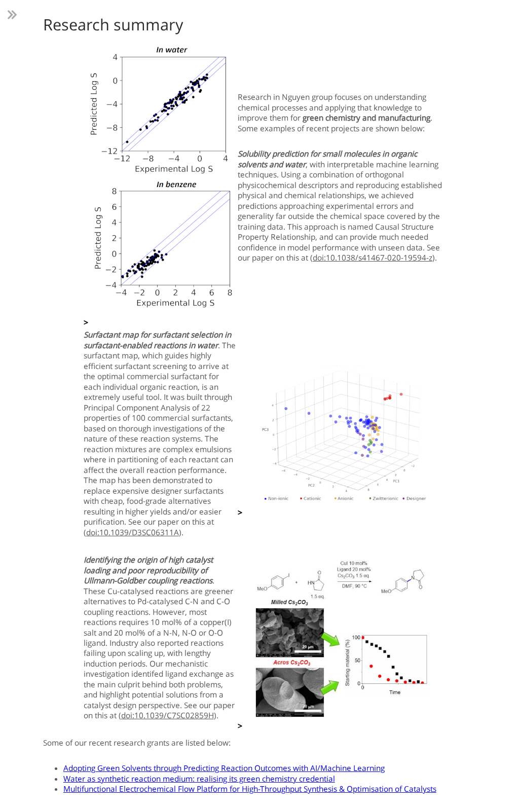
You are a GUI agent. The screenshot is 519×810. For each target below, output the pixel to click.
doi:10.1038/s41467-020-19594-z (372, 257)
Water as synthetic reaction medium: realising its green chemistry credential (199, 779)
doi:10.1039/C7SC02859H (167, 715)
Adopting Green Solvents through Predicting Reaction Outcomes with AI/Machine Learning (224, 768)
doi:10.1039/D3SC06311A (132, 532)
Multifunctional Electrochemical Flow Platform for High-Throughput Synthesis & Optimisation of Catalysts (249, 789)
